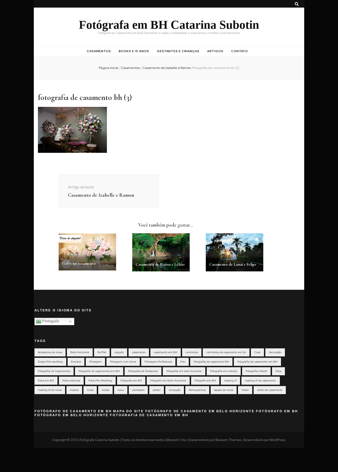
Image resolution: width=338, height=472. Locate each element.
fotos (278, 371)
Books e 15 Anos (134, 51)
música (74, 390)
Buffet (101, 352)
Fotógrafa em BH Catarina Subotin (169, 24)
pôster (156, 390)
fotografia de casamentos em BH (99, 371)
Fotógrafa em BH (131, 380)
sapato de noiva (223, 390)
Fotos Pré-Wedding (100, 380)
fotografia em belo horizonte (184, 371)
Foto (182, 362)
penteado (138, 390)
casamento (139, 352)
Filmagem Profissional (158, 362)
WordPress (277, 440)
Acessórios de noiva (50, 352)
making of (230, 380)
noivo (120, 390)
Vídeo (245, 390)
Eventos (76, 362)
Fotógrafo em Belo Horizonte (168, 380)
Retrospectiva (197, 390)
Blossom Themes (228, 440)
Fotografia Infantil (256, 371)
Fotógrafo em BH (205, 380)
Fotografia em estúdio (223, 371)
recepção (174, 390)
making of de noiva (50, 390)
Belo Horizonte (79, 352)
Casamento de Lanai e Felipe (232, 264)
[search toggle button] (297, 4)
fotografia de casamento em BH (257, 362)
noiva (90, 390)
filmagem (95, 362)
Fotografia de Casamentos (54, 371)
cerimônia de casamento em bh (226, 352)
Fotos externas (71, 380)
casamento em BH (165, 352)
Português (50, 321)
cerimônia (192, 352)
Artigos (215, 51)
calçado (119, 352)
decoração (275, 352)
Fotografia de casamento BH (211, 362)
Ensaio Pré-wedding (50, 362)
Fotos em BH (46, 380)
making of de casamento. (260, 380)
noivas (105, 390)
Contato (239, 51)
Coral (257, 352)
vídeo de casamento (269, 390)
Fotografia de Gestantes (143, 371)
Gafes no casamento (79, 263)
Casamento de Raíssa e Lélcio (160, 264)
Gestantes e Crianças (178, 51)
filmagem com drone (123, 362)
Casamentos (99, 51)
